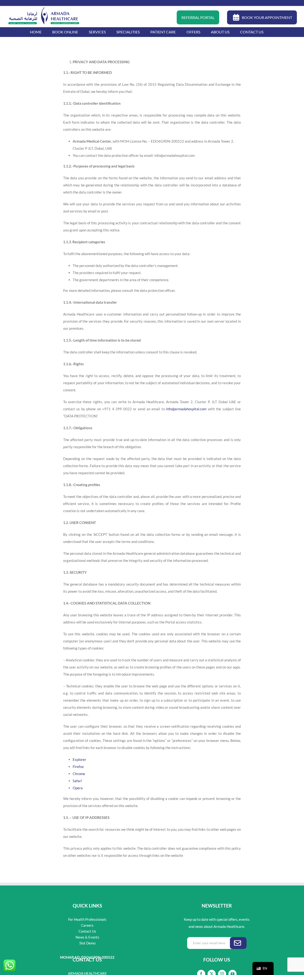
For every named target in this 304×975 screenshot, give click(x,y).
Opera (78, 788)
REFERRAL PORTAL (197, 17)
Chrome (79, 774)
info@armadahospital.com (186, 409)
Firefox (78, 766)
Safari (77, 781)
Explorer (79, 759)
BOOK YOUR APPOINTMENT (267, 17)
